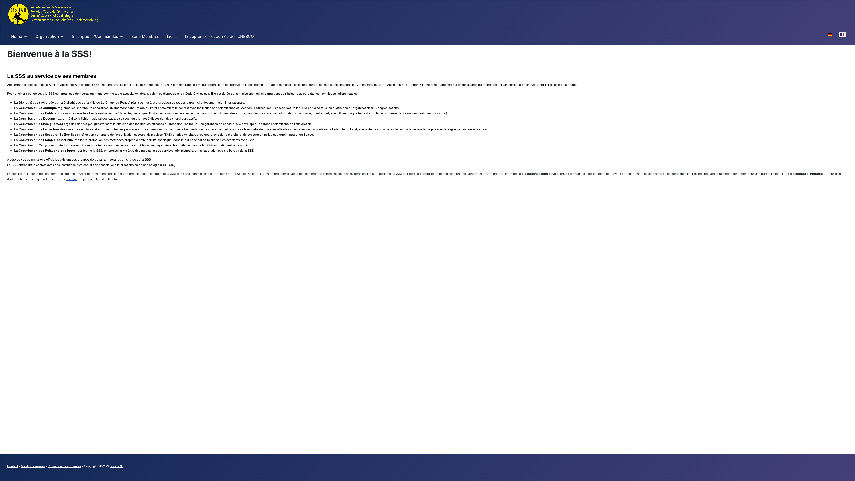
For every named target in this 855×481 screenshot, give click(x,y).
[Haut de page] (847, 472)
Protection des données (64, 466)
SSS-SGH (116, 466)
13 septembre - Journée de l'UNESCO (219, 36)
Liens (172, 36)
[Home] (25, 36)
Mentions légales (33, 466)
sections (71, 179)
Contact (12, 466)
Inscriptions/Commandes (95, 36)
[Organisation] (61, 36)
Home (16, 36)
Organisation (47, 36)
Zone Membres (145, 36)
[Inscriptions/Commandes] (121, 36)
